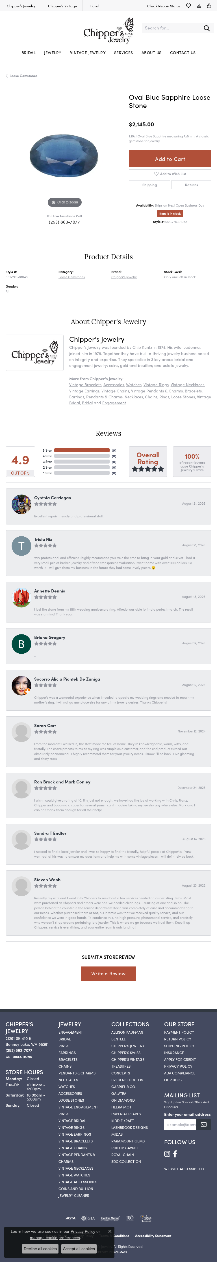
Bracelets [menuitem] (67, 1059)
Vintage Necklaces (187, 384)
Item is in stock (170, 213)
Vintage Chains (115, 391)
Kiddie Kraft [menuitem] (122, 1120)
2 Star (47, 467)
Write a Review (108, 973)
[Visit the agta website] (70, 1218)
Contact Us (183, 52)
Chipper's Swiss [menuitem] (125, 1052)
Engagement (114, 402)
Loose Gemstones (24, 75)
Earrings (76, 397)
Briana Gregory (49, 637)
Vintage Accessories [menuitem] (77, 1181)
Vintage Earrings (84, 391)
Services (123, 52)
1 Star (47, 472)
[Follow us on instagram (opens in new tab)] (167, 1154)
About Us (152, 52)
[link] (20, 5)
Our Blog (173, 1079)
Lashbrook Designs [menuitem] (129, 1127)
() (114, 450)
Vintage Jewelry (88, 52)
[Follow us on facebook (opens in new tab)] (175, 1154)
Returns (191, 184)
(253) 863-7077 (64, 222)
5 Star (47, 450)
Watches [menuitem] (66, 1086)
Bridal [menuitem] (64, 1038)
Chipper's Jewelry (124, 277)
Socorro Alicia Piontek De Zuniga (67, 679)
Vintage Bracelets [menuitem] (75, 1140)
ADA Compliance (179, 1072)
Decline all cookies (40, 1248)
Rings (164, 397)
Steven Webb (47, 879)
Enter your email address (187, 1114)
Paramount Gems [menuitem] (128, 1140)
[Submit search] (206, 28)
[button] (188, 5)
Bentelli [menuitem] (119, 1038)
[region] (64, 150)
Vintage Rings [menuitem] (71, 1127)
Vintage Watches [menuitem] (74, 1174)
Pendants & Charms (104, 397)
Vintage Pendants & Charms (157, 391)
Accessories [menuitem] (70, 1093)
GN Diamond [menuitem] (123, 1099)
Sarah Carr (45, 725)
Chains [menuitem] (64, 1065)
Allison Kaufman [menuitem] (127, 1031)
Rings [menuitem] (63, 1045)
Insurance (174, 1052)
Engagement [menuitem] (70, 1031)
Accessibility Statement (153, 1235)
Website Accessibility (184, 1168)
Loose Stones (183, 397)
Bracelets (193, 391)
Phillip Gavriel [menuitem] (125, 1147)
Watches (134, 384)
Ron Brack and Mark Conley (62, 782)
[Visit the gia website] (88, 1218)
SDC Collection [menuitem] (126, 1161)
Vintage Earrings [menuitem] (74, 1133)
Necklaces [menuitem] (68, 1079)
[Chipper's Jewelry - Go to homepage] (108, 28)
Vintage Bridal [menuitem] (72, 1120)
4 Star (47, 455)
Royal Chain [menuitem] (122, 1154)
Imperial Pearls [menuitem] (126, 1113)
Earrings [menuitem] (67, 1052)
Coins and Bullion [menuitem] (75, 1188)
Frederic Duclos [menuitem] (127, 1079)
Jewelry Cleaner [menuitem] (73, 1195)
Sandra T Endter (50, 833)
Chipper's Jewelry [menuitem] (128, 1045)
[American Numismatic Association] (146, 1218)
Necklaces (134, 397)
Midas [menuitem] (117, 1133)
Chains (151, 397)
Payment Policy (179, 1031)
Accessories (113, 384)
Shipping (149, 184)
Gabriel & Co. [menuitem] (123, 1086)
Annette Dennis (49, 591)
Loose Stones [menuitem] (71, 1099)
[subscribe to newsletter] (203, 1124)
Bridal (28, 52)
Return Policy (177, 1038)
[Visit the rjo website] (130, 1218)
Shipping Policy (179, 1045)
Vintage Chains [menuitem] (72, 1147)
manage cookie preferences (55, 1237)
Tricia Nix (43, 539)
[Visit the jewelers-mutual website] (110, 1218)
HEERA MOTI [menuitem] (122, 1106)
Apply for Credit (180, 1059)
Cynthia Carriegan (52, 497)
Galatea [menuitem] (118, 1093)
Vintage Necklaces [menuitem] (75, 1167)
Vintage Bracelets (85, 384)
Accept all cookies (79, 1248)
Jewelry (52, 52)
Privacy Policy (178, 1065)
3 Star (47, 461)
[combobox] (171, 28)
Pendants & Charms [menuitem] (77, 1072)
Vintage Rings (156, 384)
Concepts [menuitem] (120, 1072)
